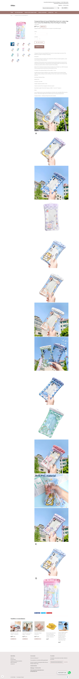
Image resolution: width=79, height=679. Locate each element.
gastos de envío (45, 28)
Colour (35, 31)
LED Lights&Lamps (19, 12)
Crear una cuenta (65, 5)
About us (12, 658)
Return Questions (14, 662)
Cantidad (36, 36)
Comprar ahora (39, 46)
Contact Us (50, 12)
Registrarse (60, 5)
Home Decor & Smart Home (30, 12)
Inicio (11, 15)
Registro (66, 662)
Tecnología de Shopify (20, 677)
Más (56, 12)
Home (12, 12)
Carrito (65, 7)
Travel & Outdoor (42, 12)
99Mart (14, 677)
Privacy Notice (13, 659)
